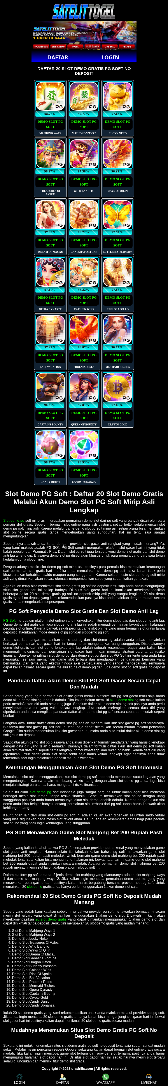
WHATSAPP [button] (105, 1082)
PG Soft (9, 620)
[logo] (84, 19)
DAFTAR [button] (57, 57)
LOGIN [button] (110, 57)
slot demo (34, 886)
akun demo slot (122, 700)
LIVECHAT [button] (149, 1082)
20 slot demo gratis (51, 919)
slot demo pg (40, 792)
